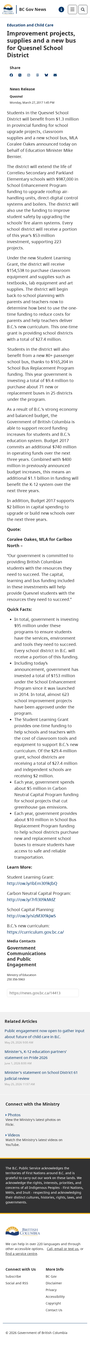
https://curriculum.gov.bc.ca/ (35, 932)
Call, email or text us (62, 1249)
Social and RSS (17, 1283)
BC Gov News (32, 9)
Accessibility (55, 1296)
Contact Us (54, 1310)
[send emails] (56, 75)
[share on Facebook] (12, 75)
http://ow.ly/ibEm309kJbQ (32, 883)
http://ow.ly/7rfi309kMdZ (31, 899)
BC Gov (51, 1276)
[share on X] (20, 75)
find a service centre (21, 1253)
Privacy (51, 1290)
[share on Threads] (38, 75)
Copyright (53, 1303)
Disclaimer (54, 1283)
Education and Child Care (30, 25)
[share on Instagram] (29, 75)
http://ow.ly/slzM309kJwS (31, 916)
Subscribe (13, 1276)
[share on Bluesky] (47, 75)
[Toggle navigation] (72, 9)
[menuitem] (25, 1276)
